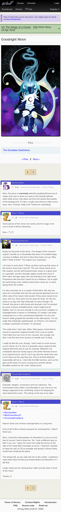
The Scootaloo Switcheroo (16, 150)
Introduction (51, 502)
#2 (13, 218)
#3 (13, 245)
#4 (13, 379)
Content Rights (32, 502)
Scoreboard (7, 9)
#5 (13, 406)
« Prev (25, 159)
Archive (18, 9)
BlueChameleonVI (20, 241)
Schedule (31, 3)
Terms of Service (12, 502)
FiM (35, 27)
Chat (30, 9)
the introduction (14, 19)
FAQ (15, 505)
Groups (20, 3)
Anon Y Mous (18, 213)
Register (54, 9)
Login (56, 3)
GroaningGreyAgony (21, 374)
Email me (43, 505)
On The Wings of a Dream (16, 27)
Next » (36, 159)
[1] (17, 187)
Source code (28, 505)
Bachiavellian (18, 183)
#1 (13, 187)
